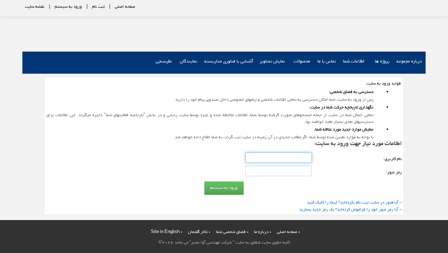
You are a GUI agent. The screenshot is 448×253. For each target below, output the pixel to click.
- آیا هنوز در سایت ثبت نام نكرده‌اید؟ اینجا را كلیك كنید (354, 202)
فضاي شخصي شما (231, 232)
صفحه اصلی (125, 7)
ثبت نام (98, 7)
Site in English (165, 232)
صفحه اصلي (287, 232)
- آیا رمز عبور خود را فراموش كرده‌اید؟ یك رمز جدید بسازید (350, 209)
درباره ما (261, 232)
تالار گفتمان (198, 232)
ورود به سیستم (68, 7)
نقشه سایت (34, 7)
